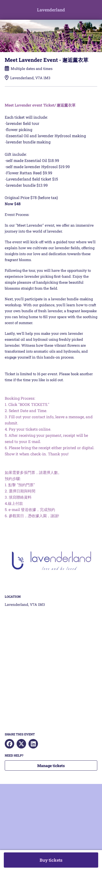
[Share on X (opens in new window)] (21, 743)
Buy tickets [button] (51, 860)
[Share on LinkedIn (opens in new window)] (33, 743)
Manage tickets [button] (51, 765)
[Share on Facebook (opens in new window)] (9, 743)
